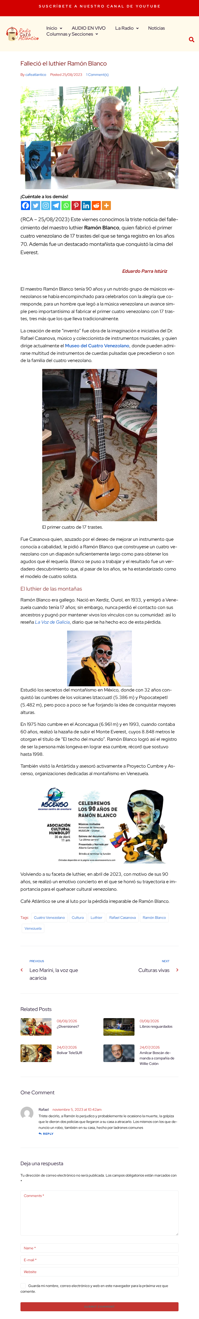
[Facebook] (25, 205)
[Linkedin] (86, 205)
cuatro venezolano (49, 917)
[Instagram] (45, 205)
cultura (78, 917)
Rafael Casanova (122, 917)
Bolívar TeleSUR (69, 1052)
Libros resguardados (156, 1026)
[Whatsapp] (65, 205)
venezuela (33, 928)
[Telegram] (55, 205)
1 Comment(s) (97, 74)
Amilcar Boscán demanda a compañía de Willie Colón (157, 1058)
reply (48, 1134)
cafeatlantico (35, 74)
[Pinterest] (76, 205)
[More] (106, 205)
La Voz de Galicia (52, 622)
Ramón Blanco (154, 917)
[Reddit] (96, 205)
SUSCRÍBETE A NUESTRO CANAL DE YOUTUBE (100, 6)
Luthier (96, 917)
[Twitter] (35, 205)
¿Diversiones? (68, 1026)
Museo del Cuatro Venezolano (97, 346)
